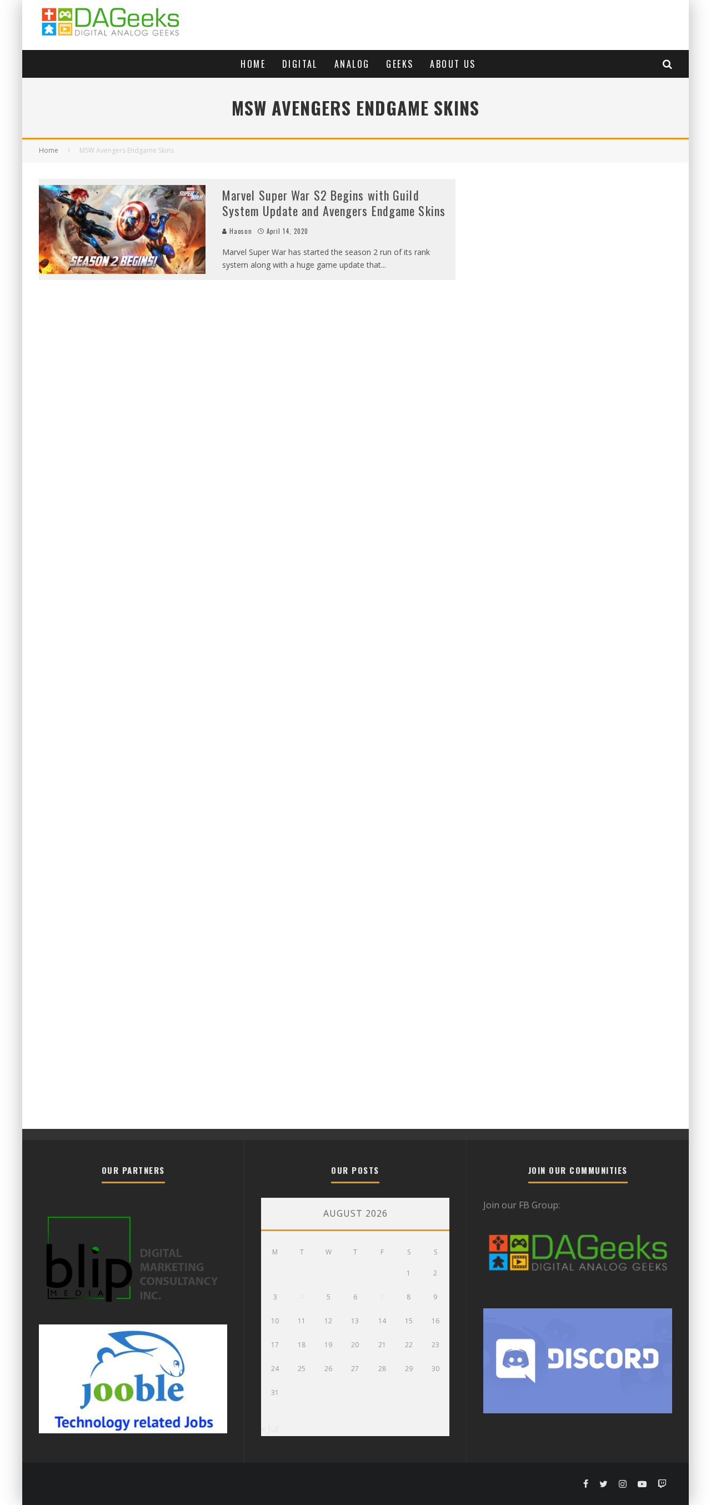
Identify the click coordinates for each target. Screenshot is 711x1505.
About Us (452, 64)
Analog (351, 64)
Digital (300, 64)
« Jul (269, 1429)
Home (253, 64)
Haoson (239, 231)
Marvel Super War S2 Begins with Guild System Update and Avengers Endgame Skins (333, 203)
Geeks (399, 64)
